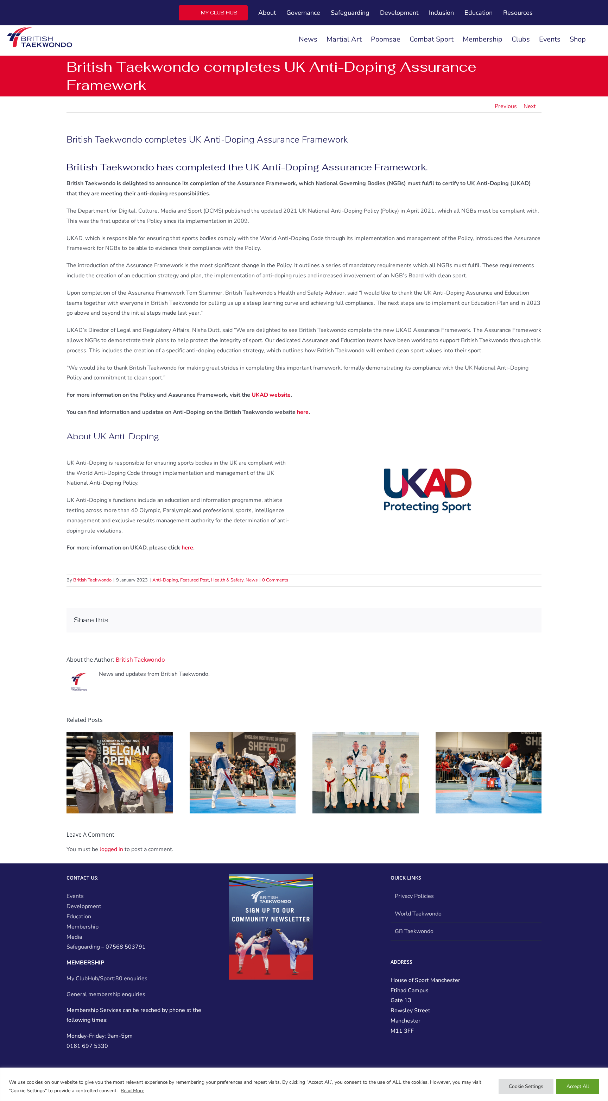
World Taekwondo (418, 914)
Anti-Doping (165, 580)
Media (74, 937)
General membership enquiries (105, 994)
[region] (304, 1084)
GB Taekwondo (414, 931)
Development (83, 906)
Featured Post (194, 580)
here (303, 412)
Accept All (577, 1086)
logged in (111, 849)
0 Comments (275, 580)
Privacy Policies (414, 896)
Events (75, 896)
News (252, 580)
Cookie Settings (526, 1086)
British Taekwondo (92, 580)
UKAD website (271, 395)
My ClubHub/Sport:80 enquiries (106, 978)
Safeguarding (83, 947)
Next (530, 106)
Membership (82, 927)
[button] (597, 39)
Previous (506, 106)
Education (78, 916)
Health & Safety (227, 580)
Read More (132, 1090)
